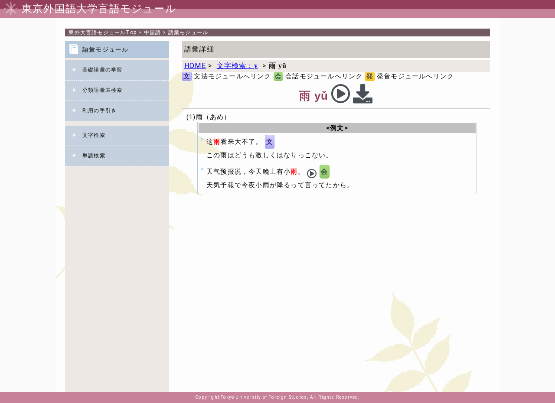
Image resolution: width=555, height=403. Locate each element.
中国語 (152, 32)
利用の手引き (99, 110)
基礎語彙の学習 (102, 70)
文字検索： (237, 66)
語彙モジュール (188, 32)
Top (103, 32)
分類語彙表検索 (102, 90)
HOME (195, 66)
